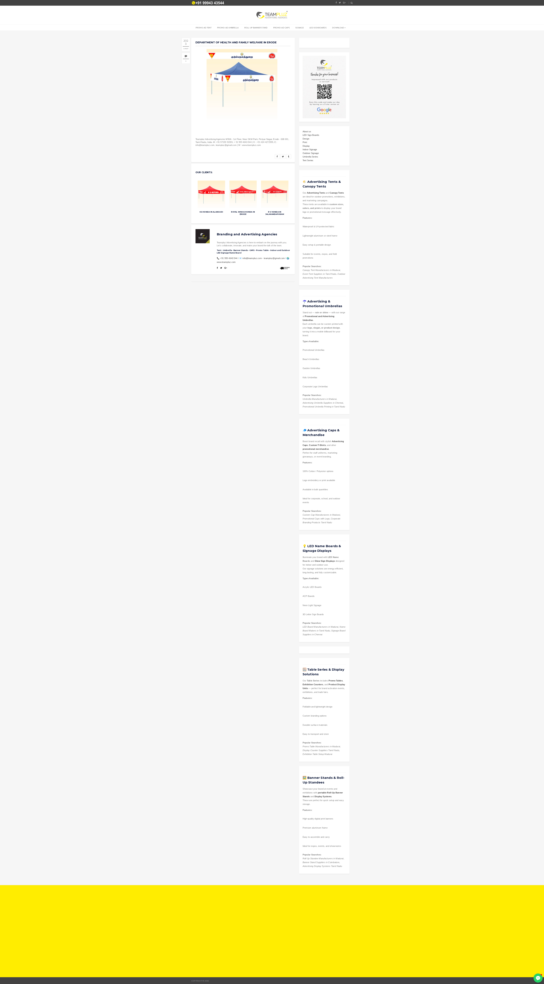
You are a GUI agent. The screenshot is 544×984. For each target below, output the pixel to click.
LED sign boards (318, 28)
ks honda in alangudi (211, 212)
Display (306, 146)
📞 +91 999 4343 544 (227, 258)
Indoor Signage (310, 149)
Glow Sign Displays (325, 561)
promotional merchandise (316, 449)
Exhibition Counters (313, 684)
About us (307, 131)
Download (338, 28)
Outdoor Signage (311, 153)
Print (305, 142)
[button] (538, 978)
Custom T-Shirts (317, 445)
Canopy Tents (337, 193)
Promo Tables (336, 680)
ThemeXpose (346, 981)
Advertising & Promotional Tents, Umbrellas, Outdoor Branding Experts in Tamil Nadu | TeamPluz (260, 981)
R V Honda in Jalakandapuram (274, 213)
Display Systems (323, 796)
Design (306, 138)
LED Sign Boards (311, 135)
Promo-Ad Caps (281, 28)
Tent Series (308, 160)
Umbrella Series (310, 156)
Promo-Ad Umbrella (228, 28)
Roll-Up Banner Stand (256, 28)
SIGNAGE (299, 28)
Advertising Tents (316, 193)
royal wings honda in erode (243, 213)
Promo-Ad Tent (204, 28)
